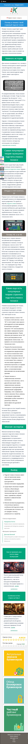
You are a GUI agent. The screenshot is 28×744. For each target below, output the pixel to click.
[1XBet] (2, 157)
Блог (14, 739)
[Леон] (2, 169)
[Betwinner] (2, 164)
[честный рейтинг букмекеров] (14, 718)
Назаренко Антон (9, 521)
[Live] (14, 608)
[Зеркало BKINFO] (14, 10)
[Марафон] (2, 160)
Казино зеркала (14, 736)
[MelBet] (2, 159)
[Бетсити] (2, 171)
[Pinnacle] (2, 162)
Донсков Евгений (9, 534)
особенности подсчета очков (11, 169)
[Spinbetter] (2, 175)
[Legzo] (2, 178)
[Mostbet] (2, 173)
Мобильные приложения (14, 734)
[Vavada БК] (2, 166)
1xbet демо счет (14, 738)
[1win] (2, 168)
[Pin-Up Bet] (2, 177)
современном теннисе (9, 145)
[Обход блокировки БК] (14, 690)
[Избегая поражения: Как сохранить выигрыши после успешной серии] (14, 567)
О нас (14, 741)
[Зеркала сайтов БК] (14, 663)
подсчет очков (11, 203)
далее (17, 586)
